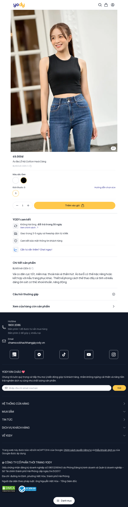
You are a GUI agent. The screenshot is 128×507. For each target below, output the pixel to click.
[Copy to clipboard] (30, 166)
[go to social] (14, 354)
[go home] (19, 4)
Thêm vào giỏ (72, 205)
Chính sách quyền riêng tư (78, 450)
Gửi (119, 387)
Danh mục (66, 500)
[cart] (106, 5)
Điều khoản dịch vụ (105, 450)
